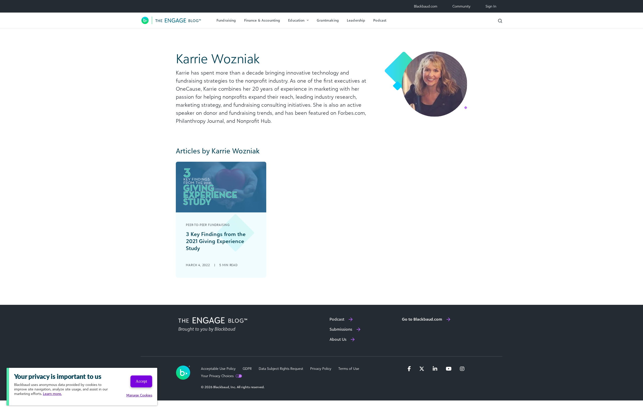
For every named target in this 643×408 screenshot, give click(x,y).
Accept (141, 381)
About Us (338, 339)
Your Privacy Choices (217, 376)
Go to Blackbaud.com (422, 319)
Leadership (356, 20)
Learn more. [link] (52, 393)
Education (296, 20)
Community (461, 6)
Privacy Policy (320, 369)
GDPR (247, 369)
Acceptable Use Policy (218, 369)
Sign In (491, 6)
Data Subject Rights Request (281, 369)
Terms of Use (348, 369)
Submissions (341, 329)
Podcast (379, 20)
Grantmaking (328, 20)
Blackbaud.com (425, 6)
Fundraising (226, 20)
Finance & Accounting (262, 20)
